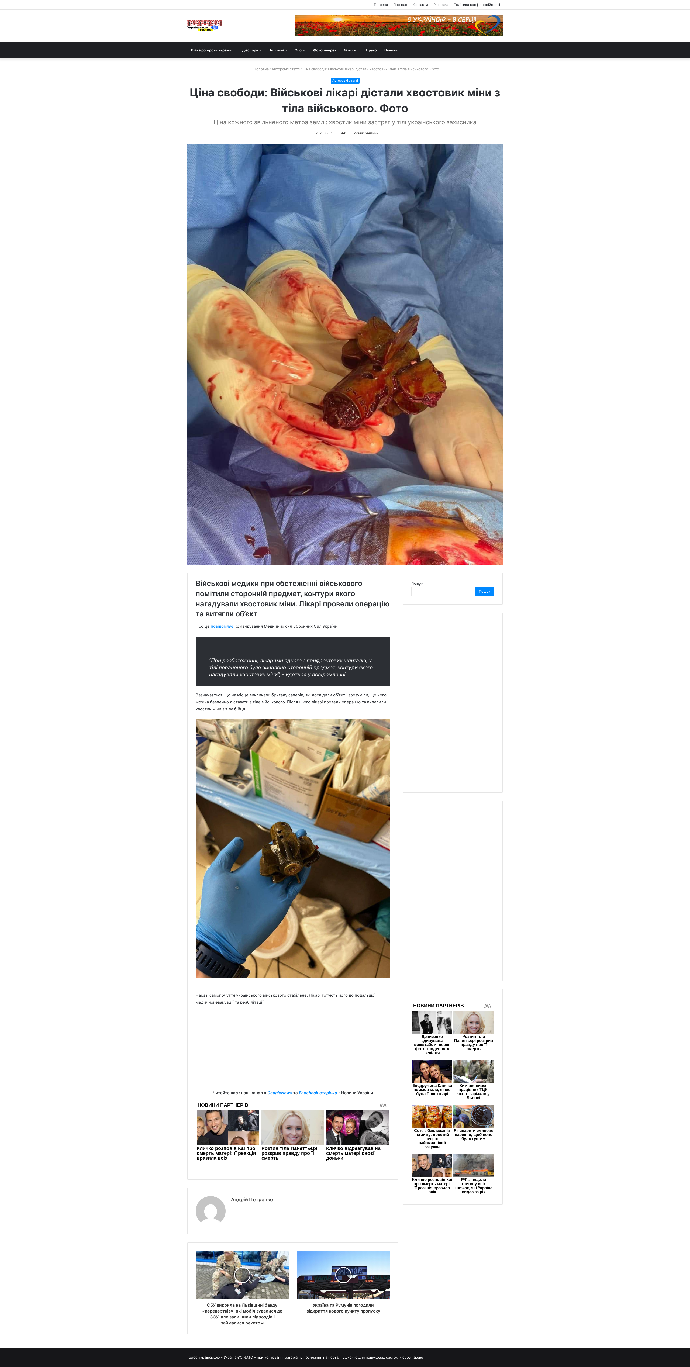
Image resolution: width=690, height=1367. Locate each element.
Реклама (440, 4)
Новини (391, 50)
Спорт (300, 50)
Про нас (400, 4)
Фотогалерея (324, 50)
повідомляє (222, 626)
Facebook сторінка (318, 1092)
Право (371, 50)
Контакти (420, 4)
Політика (276, 50)
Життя (350, 50)
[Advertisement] (293, 1051)
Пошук (417, 584)
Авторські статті (286, 69)
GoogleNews (279, 1092)
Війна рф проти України (211, 50)
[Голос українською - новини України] (204, 25)
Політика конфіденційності (477, 4)
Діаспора (250, 50)
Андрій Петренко (252, 1199)
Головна (381, 4)
